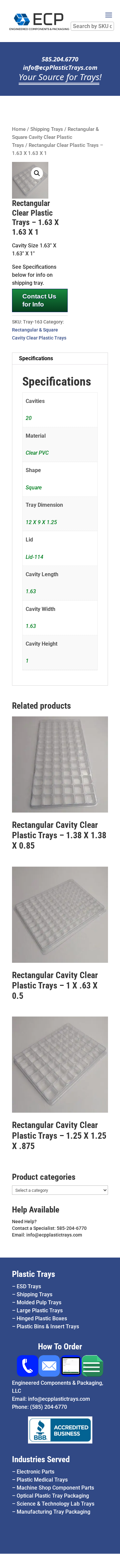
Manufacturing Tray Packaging (53, 1512)
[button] (37, 173)
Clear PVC (37, 453)
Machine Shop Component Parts (55, 1488)
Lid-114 (34, 557)
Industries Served (41, 1459)
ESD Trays (29, 1286)
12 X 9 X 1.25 (41, 522)
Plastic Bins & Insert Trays (48, 1326)
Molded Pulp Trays (39, 1302)
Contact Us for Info (39, 300)
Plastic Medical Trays (42, 1480)
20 (29, 418)
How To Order (60, 1346)
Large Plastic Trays (40, 1310)
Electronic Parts (35, 1472)
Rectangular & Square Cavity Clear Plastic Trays (55, 137)
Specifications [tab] (36, 358)
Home (19, 129)
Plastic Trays (33, 1274)
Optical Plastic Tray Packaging (53, 1496)
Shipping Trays (46, 129)
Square (34, 487)
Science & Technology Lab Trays (55, 1504)
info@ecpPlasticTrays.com (60, 67)
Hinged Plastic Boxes (42, 1318)
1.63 (31, 591)
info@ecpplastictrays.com (59, 1399)
